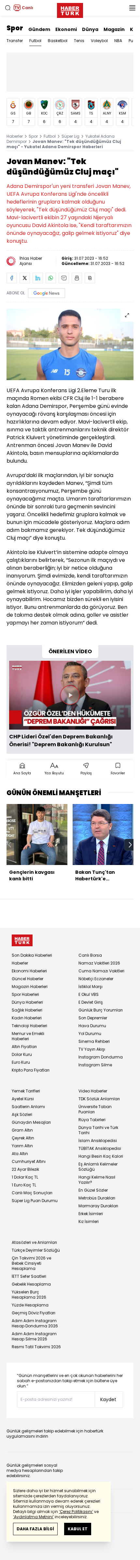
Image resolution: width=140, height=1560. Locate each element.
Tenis (79, 40)
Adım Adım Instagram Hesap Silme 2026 (34, 1336)
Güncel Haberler (27, 978)
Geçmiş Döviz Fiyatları (33, 1313)
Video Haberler (92, 1091)
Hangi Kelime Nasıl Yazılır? (96, 1179)
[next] (130, 845)
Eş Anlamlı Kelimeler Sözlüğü (98, 1166)
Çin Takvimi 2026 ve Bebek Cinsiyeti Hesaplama (31, 1263)
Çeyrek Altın (23, 1138)
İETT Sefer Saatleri (29, 1276)
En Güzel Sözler (93, 1190)
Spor (15, 28)
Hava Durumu (92, 1025)
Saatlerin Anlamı (28, 1106)
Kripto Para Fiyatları (30, 1070)
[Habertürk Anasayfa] (70, 9)
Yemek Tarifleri (26, 1091)
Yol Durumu (89, 1033)
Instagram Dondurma (100, 1057)
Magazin (114, 29)
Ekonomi (66, 29)
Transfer (15, 40)
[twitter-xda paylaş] (25, 278)
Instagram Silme (95, 1065)
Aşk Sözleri (22, 1114)
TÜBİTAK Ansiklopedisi (99, 1148)
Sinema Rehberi (94, 1041)
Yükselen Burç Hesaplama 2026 (29, 1294)
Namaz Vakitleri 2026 (99, 963)
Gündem (39, 29)
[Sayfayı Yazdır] (77, 278)
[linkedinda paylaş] (38, 278)
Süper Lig (70, 136)
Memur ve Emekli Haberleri (28, 1036)
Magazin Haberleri (30, 986)
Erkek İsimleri (90, 1213)
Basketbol (57, 40)
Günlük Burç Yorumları (100, 1010)
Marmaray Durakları (98, 1206)
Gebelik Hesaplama (31, 1284)
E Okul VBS (88, 994)
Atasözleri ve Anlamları (34, 1242)
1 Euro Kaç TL (24, 1185)
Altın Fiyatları (24, 1046)
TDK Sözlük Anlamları (99, 1099)
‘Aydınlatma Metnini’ (33, 1517)
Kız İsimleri (88, 1221)
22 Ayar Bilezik (25, 1169)
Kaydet (108, 1399)
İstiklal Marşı (90, 986)
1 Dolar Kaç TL (25, 1177)
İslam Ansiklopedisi (97, 1140)
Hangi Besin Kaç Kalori (100, 1156)
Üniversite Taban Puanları (95, 1109)
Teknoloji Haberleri (29, 1025)
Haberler (15, 136)
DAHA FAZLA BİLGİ (35, 1529)
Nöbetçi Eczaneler (95, 978)
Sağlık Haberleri (27, 1010)
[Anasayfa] (22, 940)
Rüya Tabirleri (91, 1119)
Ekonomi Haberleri (29, 971)
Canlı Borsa (90, 955)
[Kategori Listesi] (132, 8)
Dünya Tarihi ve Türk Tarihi (98, 1130)
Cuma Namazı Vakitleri (101, 971)
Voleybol (99, 40)
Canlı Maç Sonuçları (32, 1193)
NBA (118, 40)
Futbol (35, 40)
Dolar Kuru (22, 1054)
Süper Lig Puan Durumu (35, 1200)
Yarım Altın (22, 1146)
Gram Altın (22, 1130)
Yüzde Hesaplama (30, 1305)
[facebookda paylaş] (12, 278)
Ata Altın (20, 1153)
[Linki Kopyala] (90, 278)
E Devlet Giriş (90, 1002)
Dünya (90, 29)
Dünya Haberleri (27, 1002)
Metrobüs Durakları (96, 1198)
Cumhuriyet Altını (29, 1161)
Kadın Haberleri (27, 1018)
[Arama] (8, 8)
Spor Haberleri (25, 994)
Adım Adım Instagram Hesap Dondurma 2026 (35, 1323)
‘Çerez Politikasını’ (76, 1511)
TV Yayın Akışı (91, 1049)
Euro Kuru (21, 1062)
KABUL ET (78, 1529)
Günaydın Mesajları (31, 1122)
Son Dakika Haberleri (32, 955)
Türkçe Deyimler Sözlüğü (36, 1250)
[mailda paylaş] (64, 278)
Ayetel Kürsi (23, 1099)
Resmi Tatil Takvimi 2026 (36, 1347)
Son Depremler (92, 1018)
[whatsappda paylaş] (51, 278)
